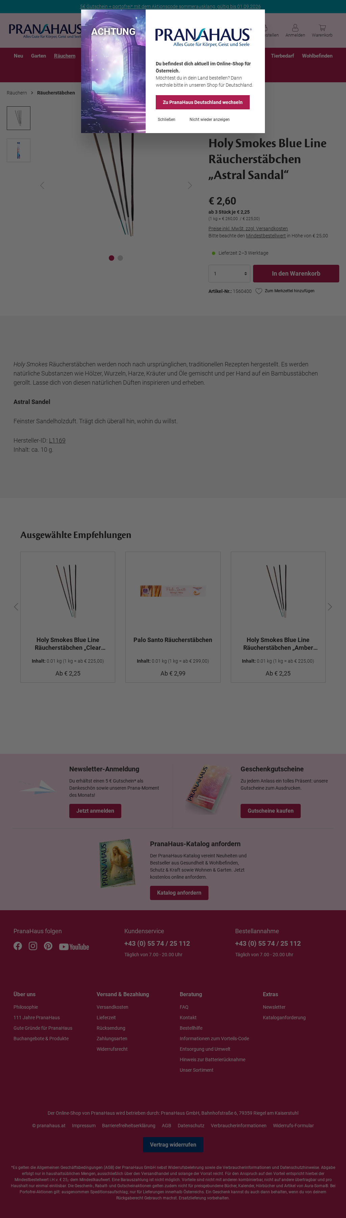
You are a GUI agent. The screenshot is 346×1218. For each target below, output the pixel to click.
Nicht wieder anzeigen (210, 119)
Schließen (166, 119)
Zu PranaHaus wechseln (203, 102)
